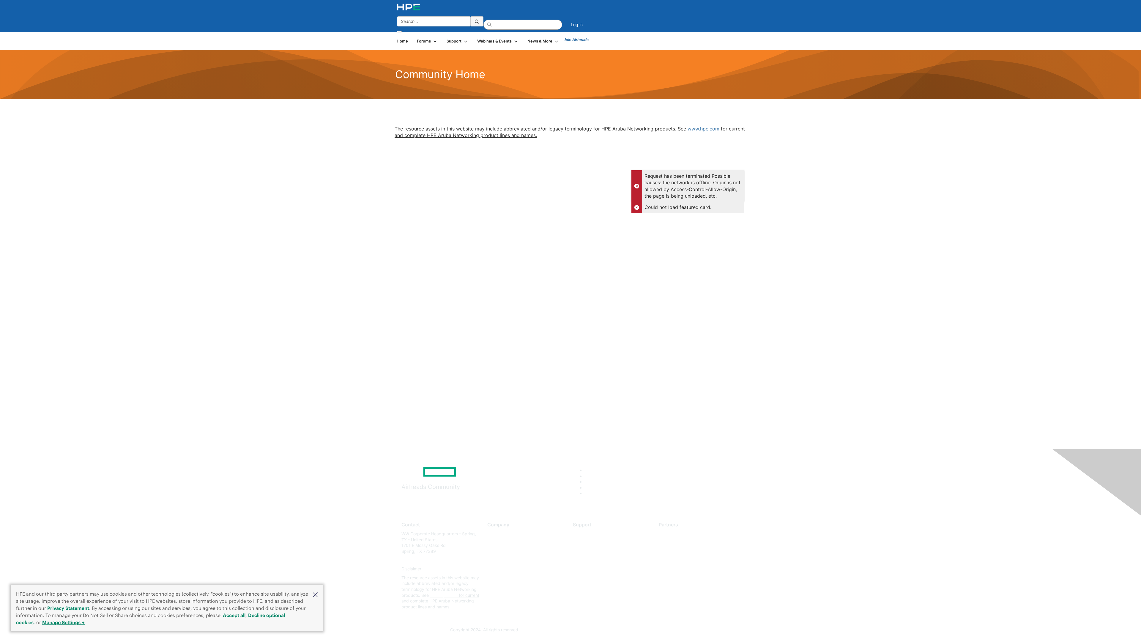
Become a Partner (676, 542)
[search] (476, 21)
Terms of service (503, 577)
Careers (494, 542)
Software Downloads (593, 560)
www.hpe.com (703, 129)
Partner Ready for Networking (688, 551)
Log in (577, 24)
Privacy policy (501, 569)
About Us (496, 533)
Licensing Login (588, 569)
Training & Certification (595, 551)
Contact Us (498, 551)
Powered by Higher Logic (656, 630)
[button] (315, 594)
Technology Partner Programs (688, 560)
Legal (492, 586)
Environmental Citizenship (512, 560)
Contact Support (589, 542)
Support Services (589, 533)
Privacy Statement (68, 608)
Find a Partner (672, 533)
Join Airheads (576, 39)
